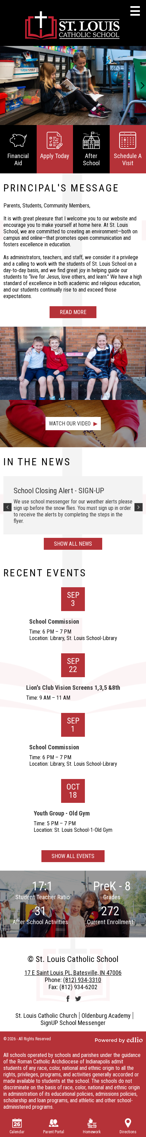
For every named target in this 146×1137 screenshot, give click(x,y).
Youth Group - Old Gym (62, 813)
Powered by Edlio (119, 1040)
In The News (37, 462)
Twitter (78, 999)
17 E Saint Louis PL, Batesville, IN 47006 (73, 972)
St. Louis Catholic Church (46, 1015)
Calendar (17, 1132)
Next (142, 85)
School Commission (54, 621)
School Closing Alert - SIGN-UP (59, 490)
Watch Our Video (70, 423)
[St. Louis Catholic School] (73, 26)
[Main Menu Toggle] (135, 10)
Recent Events (45, 573)
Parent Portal (53, 1132)
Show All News (73, 544)
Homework (92, 1132)
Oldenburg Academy (106, 1015)
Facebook (68, 999)
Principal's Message (61, 188)
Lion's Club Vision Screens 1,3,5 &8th (73, 687)
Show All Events (73, 856)
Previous (3, 85)
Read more (73, 312)
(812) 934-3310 (82, 979)
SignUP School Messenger (73, 1022)
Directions (128, 1132)
